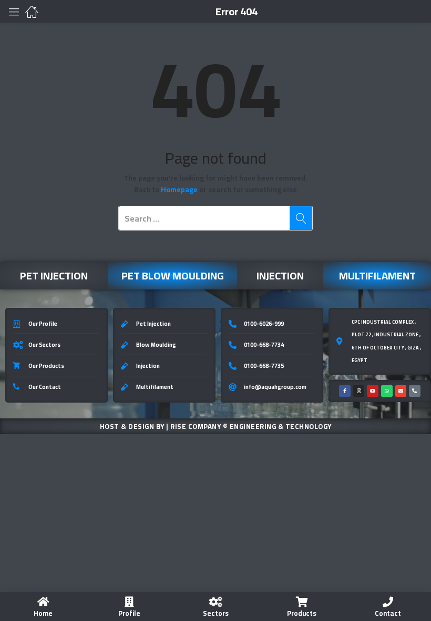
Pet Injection (54, 275)
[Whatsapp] (387, 391)
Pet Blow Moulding (172, 275)
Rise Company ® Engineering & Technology (251, 426)
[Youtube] (372, 391)
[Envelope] (401, 391)
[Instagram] (359, 391)
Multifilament (377, 275)
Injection (280, 275)
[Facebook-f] (345, 391)
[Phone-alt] (414, 391)
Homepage (179, 189)
